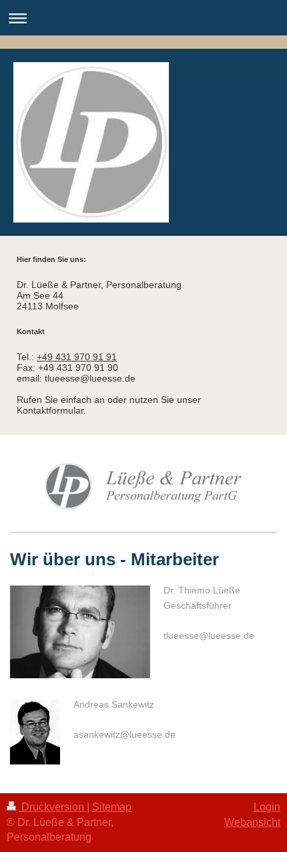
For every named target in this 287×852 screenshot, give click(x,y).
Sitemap (111, 807)
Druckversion (53, 807)
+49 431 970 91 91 (77, 356)
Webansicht (252, 822)
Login (267, 807)
